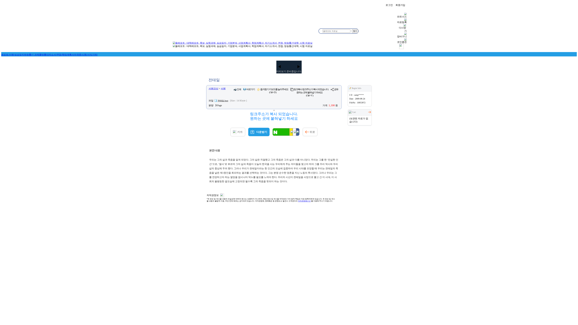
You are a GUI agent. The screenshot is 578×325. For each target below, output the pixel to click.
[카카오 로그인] (291, 132)
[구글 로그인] (294, 132)
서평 (223, 88)
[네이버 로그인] (281, 132)
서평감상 (213, 88)
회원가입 (400, 5)
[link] (12, 54)
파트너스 (402, 16)
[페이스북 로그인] (297, 132)
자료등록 (402, 22)
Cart (354, 112)
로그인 (389, 5)
